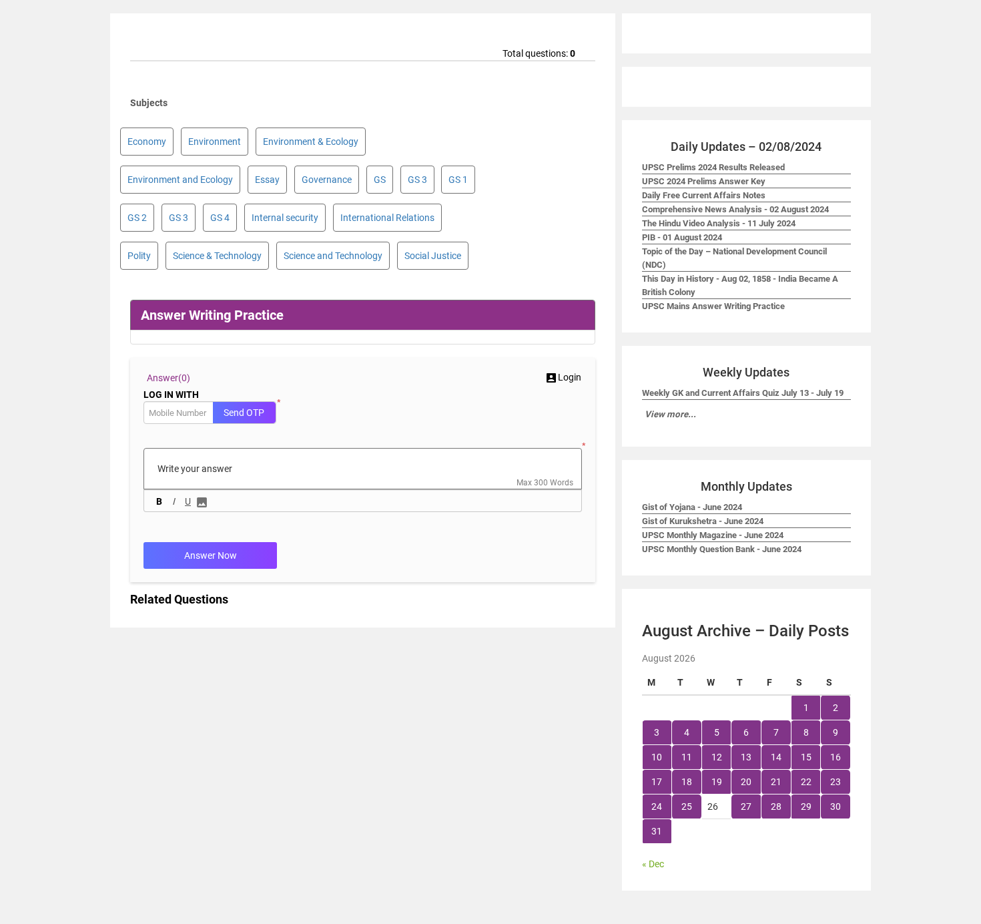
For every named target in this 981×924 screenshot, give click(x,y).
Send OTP (244, 412)
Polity (139, 255)
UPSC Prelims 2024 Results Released (713, 167)
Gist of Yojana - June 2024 (692, 507)
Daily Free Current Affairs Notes (703, 195)
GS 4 (220, 217)
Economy (146, 141)
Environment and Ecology (180, 179)
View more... (670, 414)
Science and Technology (333, 255)
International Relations (387, 217)
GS (380, 179)
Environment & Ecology (310, 141)
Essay (267, 179)
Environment (214, 141)
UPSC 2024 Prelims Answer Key (703, 181)
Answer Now (210, 555)
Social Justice (432, 255)
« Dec (653, 864)
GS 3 (417, 179)
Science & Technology (217, 255)
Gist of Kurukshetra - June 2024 (702, 521)
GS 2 (137, 217)
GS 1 (458, 179)
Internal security (285, 217)
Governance (327, 179)
